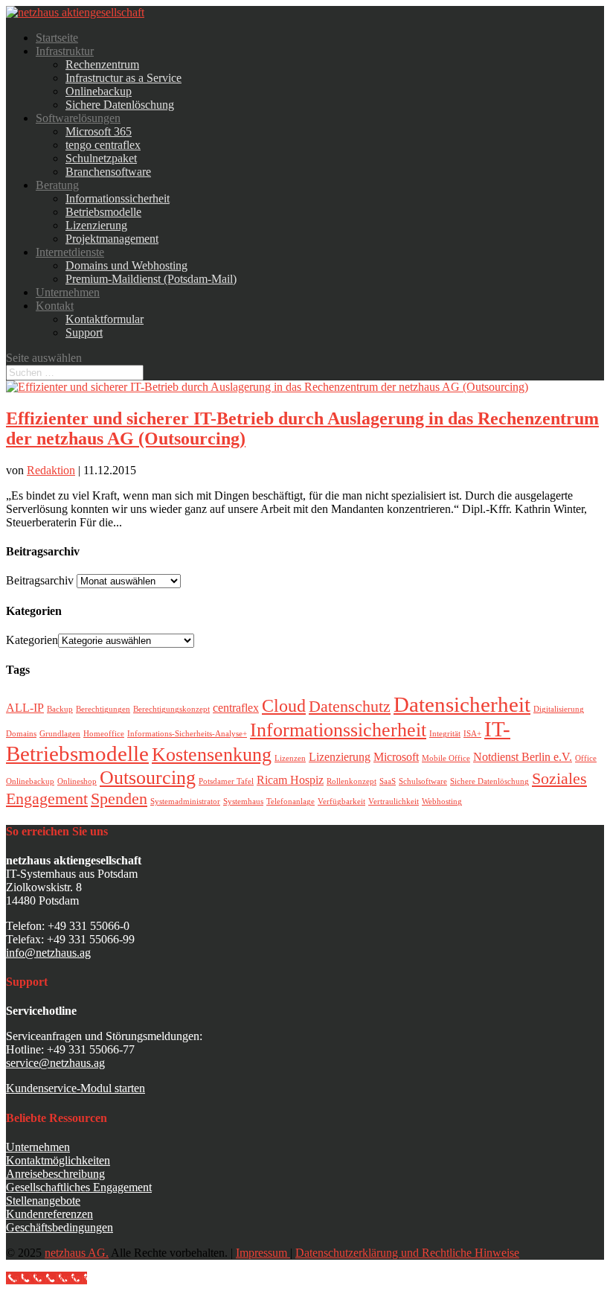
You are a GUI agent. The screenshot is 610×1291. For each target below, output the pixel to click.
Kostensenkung (212, 754)
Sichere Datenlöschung (119, 104)
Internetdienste (70, 252)
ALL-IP (25, 707)
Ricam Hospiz (290, 780)
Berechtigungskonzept (171, 709)
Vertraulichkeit (393, 801)
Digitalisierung (558, 709)
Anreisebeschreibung (55, 1173)
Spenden (119, 798)
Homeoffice (103, 734)
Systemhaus (243, 801)
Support (84, 332)
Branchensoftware (108, 171)
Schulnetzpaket (101, 158)
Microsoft (396, 756)
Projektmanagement (111, 238)
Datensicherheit (462, 704)
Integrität (444, 734)
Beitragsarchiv (40, 580)
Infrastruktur (65, 51)
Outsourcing (148, 777)
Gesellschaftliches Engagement (79, 1187)
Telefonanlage (290, 801)
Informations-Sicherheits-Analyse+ (187, 734)
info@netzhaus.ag (48, 952)
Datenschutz (350, 706)
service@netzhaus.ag (55, 1062)
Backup (60, 709)
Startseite (57, 37)
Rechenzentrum (102, 64)
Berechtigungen (103, 709)
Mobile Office (446, 758)
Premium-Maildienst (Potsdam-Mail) (151, 278)
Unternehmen (68, 292)
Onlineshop (77, 781)
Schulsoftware (423, 781)
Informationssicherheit (117, 198)
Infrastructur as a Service (123, 77)
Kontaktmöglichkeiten (58, 1160)
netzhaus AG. (77, 1252)
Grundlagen (59, 734)
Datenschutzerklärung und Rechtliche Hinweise (407, 1252)
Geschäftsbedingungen (59, 1227)
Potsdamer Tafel (226, 781)
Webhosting (442, 801)
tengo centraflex (103, 144)
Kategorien (32, 640)
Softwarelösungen (78, 118)
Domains (21, 734)
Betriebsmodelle (103, 211)
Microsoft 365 (98, 131)
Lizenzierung (96, 225)
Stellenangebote (43, 1200)
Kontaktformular (104, 319)
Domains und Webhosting (126, 265)
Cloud (284, 705)
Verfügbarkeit (341, 801)
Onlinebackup (98, 91)
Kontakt (55, 305)
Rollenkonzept (351, 781)
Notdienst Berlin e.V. (522, 756)
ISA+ (472, 734)
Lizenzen (290, 758)
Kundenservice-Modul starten (75, 1088)
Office (586, 758)
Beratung (57, 185)
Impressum (263, 1252)
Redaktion (51, 470)
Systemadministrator (185, 801)
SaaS (387, 781)
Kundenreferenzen (49, 1214)
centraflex (236, 707)
